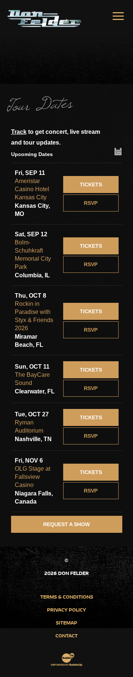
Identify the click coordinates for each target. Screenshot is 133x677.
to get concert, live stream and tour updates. (55, 137)
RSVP (91, 203)
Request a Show (66, 524)
